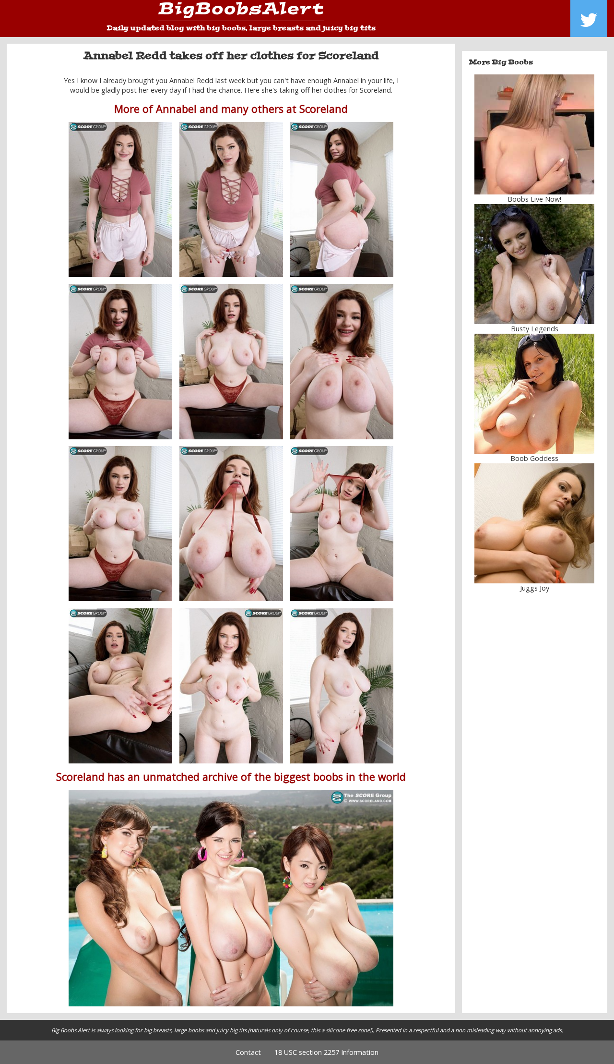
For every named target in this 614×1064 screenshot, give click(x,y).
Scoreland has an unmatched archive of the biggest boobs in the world (231, 776)
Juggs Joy (534, 587)
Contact (248, 1052)
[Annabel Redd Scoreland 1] (120, 199)
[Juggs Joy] (535, 523)
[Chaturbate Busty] (535, 134)
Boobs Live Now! (534, 199)
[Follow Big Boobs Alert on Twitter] (588, 18)
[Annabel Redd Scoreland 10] (120, 685)
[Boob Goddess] (535, 394)
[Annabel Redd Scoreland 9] (341, 523)
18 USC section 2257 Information (326, 1052)
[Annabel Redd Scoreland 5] (231, 361)
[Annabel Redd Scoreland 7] (120, 523)
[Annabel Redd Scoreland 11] (231, 685)
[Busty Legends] (535, 264)
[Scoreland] (231, 898)
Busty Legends (534, 328)
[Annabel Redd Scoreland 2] (341, 199)
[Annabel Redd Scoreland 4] (120, 361)
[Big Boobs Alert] (241, 12)
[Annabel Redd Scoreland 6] (341, 361)
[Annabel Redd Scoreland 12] (341, 685)
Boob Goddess (534, 458)
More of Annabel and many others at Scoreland (231, 108)
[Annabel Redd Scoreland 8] (231, 523)
